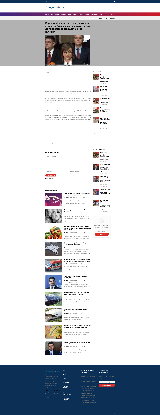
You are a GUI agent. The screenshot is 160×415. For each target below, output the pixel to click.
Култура (87, 14)
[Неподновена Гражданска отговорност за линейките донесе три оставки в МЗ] (53, 266)
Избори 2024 (101, 14)
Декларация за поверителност (96, 413)
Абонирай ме (102, 234)
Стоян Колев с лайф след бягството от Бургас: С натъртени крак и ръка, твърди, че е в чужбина (105, 192)
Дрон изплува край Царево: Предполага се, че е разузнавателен (77, 243)
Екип (64, 378)
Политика (57, 14)
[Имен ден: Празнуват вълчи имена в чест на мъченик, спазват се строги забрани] (96, 101)
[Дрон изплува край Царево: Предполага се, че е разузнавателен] (53, 249)
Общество (63, 14)
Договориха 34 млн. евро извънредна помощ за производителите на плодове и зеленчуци (77, 228)
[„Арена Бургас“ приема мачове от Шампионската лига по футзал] (53, 315)
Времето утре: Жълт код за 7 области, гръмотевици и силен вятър (77, 293)
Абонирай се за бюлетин (106, 385)
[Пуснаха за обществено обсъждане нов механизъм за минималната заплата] (53, 332)
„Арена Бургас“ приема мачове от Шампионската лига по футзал (75, 310)
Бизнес (69, 14)
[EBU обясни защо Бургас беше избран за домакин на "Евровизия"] (53, 199)
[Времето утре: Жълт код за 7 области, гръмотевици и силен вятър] (53, 299)
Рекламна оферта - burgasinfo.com (67, 387)
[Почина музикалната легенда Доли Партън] (53, 216)
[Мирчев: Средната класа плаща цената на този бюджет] (53, 348)
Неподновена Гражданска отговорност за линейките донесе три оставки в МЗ (77, 260)
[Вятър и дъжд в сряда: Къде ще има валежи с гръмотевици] (96, 110)
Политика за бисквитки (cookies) (66, 399)
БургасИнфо (47, 65)
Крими (74, 14)
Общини (80, 14)
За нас (64, 374)
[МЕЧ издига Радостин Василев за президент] (53, 282)
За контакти (66, 382)
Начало (47, 14)
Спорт (82, 313)
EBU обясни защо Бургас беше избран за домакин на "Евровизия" (77, 194)
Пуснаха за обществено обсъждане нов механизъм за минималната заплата (77, 326)
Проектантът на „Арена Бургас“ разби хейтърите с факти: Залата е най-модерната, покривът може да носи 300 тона (105, 180)
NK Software (70, 411)
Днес (52, 14)
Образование (94, 14)
